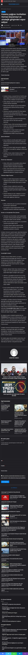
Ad (2, 460)
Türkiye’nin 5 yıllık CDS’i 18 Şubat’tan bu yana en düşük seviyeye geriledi (20, 430)
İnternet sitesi (4, 470)
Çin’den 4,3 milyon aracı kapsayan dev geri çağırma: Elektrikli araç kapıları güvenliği (12, 584)
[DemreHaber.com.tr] (14, 4)
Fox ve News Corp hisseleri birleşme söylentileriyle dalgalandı (5, 407)
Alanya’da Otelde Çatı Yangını (9, 1)
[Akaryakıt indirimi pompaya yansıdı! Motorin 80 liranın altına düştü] (21, 408)
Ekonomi (9, 8)
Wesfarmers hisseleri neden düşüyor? (6, 421)
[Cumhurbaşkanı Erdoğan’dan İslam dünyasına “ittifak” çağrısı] (5, 497)
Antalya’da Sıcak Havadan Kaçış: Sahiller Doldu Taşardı (18, 549)
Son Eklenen (14, 487)
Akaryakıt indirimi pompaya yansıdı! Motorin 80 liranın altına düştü (21, 414)
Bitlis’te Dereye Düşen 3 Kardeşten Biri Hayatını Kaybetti (18, 564)
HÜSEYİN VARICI (6, 25)
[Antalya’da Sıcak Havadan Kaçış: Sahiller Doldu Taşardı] (5, 550)
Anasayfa (4, 8)
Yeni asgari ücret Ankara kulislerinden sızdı (7, 429)
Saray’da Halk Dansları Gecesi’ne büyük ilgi (12, 539)
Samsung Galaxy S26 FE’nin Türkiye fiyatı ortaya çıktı (16, 506)
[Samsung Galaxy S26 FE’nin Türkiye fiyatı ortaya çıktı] (5, 507)
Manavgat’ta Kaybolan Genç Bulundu (10, 492)
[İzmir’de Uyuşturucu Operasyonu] (5, 523)
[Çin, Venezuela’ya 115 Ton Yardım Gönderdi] (5, 89)
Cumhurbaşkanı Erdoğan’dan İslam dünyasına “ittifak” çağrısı (18, 496)
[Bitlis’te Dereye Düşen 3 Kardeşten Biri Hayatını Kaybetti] (5, 565)
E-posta (3, 465)
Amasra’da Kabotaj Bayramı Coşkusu (10, 83)
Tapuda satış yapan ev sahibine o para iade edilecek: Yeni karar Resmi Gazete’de (20, 422)
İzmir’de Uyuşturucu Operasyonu (18, 521)
